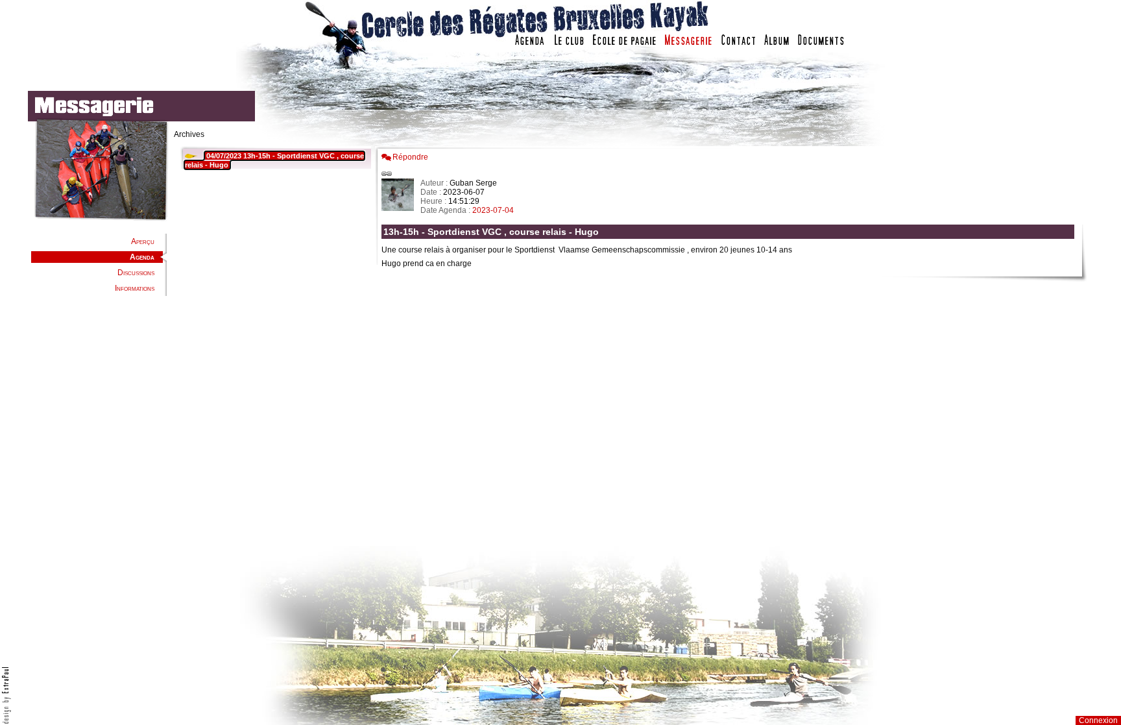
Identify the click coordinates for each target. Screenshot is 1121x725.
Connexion (1098, 720)
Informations (134, 288)
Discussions (135, 272)
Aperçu (142, 241)
